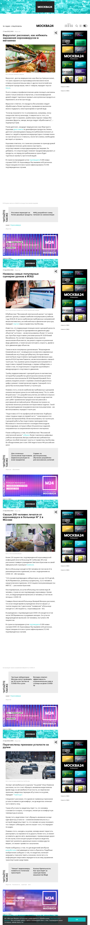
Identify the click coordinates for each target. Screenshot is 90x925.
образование (16, 469)
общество (8, 228)
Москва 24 (45, 26)
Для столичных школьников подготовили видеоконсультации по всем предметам (21, 457)
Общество (17, 31)
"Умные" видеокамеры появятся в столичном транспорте (20, 871)
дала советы (18, 129)
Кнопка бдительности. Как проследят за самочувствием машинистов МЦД (42, 872)
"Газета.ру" (17, 795)
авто (29, 884)
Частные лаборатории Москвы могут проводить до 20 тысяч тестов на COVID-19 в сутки (21, 680)
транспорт (24, 884)
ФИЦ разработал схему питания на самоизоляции (43, 214)
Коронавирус (15, 225)
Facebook (30, 565)
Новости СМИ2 (7, 258)
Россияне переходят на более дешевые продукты (21, 214)
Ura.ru (8, 88)
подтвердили (34, 160)
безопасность (16, 884)
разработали (11, 850)
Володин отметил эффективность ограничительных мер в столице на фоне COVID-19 (43, 681)
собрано (26, 435)
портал (16, 324)
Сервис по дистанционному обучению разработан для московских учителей (43, 457)
